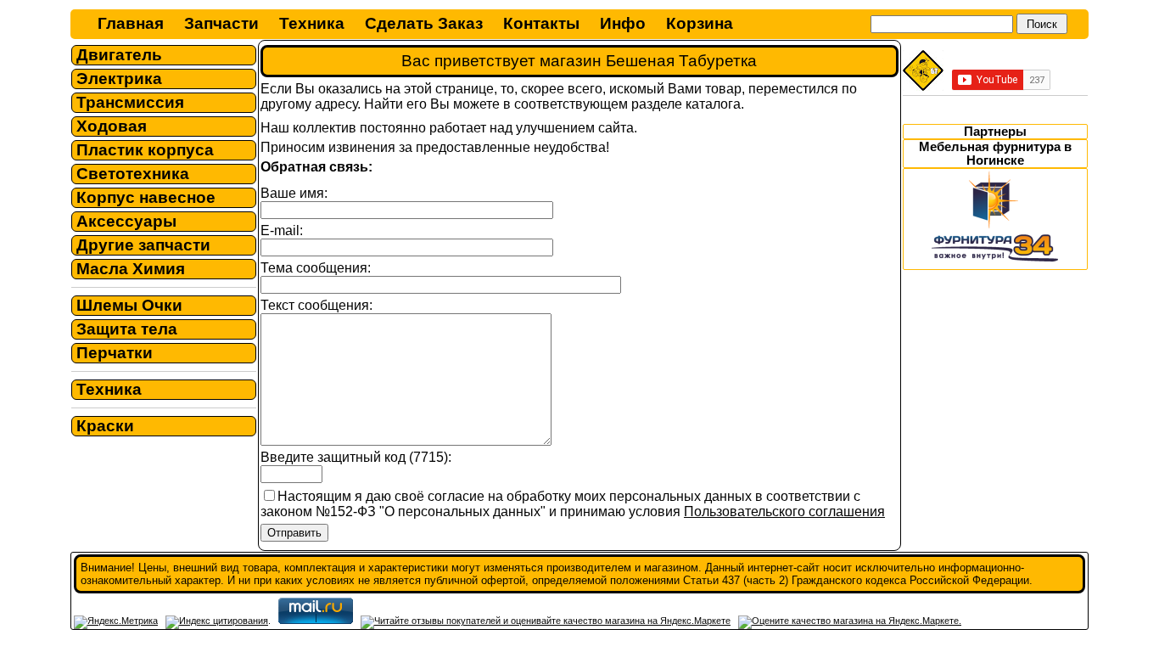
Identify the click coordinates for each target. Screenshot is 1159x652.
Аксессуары (126, 221)
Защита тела (126, 329)
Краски (105, 426)
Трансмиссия (130, 102)
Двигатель (119, 55)
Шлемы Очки (129, 305)
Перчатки (114, 353)
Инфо (623, 23)
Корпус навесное (146, 197)
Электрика (119, 78)
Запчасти (221, 23)
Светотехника (132, 174)
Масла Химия (130, 269)
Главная (131, 23)
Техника (311, 23)
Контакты (541, 23)
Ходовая (111, 126)
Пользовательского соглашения (784, 511)
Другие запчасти (143, 245)
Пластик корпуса (145, 150)
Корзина (699, 23)
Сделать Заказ (424, 23)
